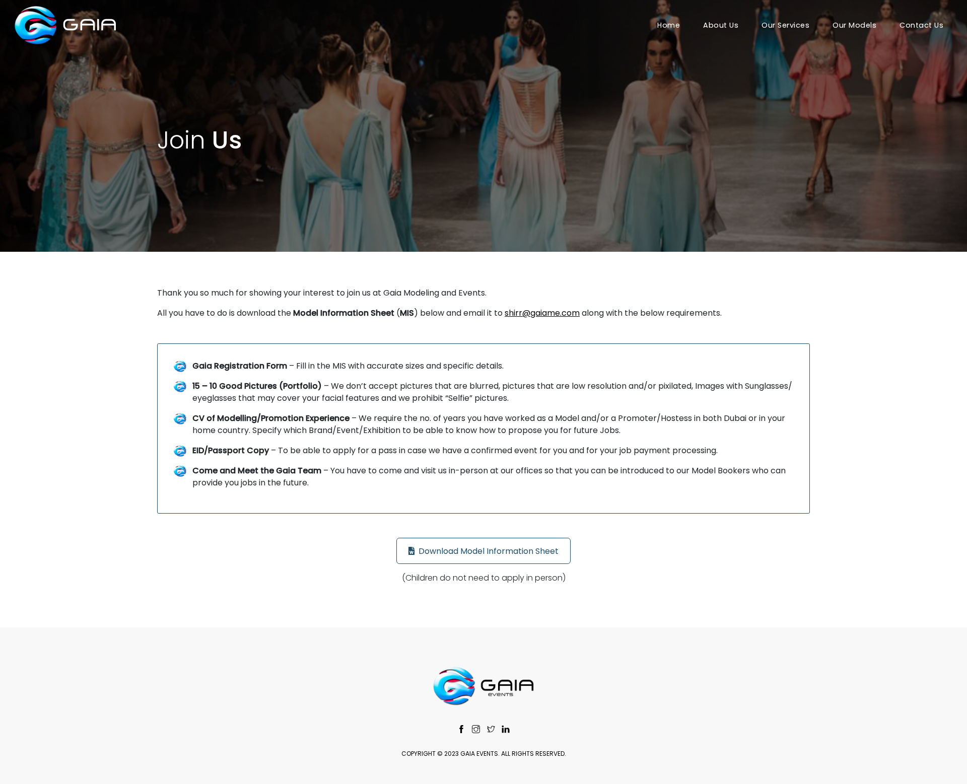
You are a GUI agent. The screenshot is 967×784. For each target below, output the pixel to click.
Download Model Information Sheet (489, 551)
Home (668, 25)
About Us (720, 25)
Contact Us (921, 25)
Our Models (854, 25)
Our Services (785, 25)
